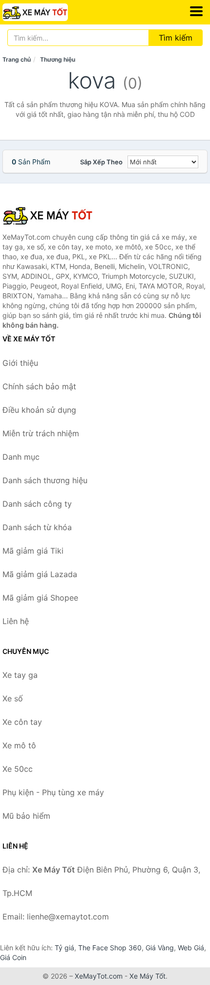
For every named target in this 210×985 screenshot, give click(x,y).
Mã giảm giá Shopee (40, 598)
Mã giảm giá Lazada (39, 574)
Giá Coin (13, 957)
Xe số (12, 698)
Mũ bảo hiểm (26, 816)
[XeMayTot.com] (47, 12)
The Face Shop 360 (110, 947)
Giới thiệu (20, 363)
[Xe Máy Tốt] (51, 215)
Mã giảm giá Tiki (32, 551)
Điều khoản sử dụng (39, 410)
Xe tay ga (20, 675)
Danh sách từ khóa (37, 527)
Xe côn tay (22, 722)
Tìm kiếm (175, 38)
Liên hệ (15, 621)
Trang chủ (16, 59)
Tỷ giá (64, 947)
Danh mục (21, 457)
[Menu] (196, 11)
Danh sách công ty (37, 504)
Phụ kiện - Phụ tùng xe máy (53, 792)
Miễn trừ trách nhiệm (40, 433)
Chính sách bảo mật (39, 386)
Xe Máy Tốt (147, 976)
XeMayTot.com (99, 976)
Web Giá (191, 947)
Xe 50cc (17, 769)
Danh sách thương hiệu (44, 480)
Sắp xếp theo (101, 162)
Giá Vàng (160, 947)
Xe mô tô (19, 745)
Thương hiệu (57, 59)
